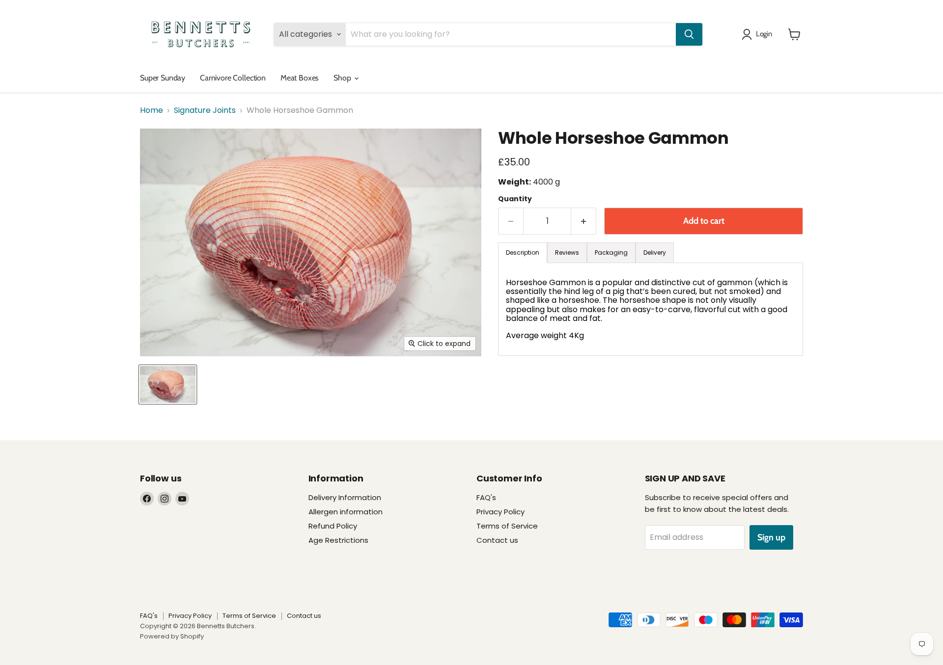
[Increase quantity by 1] (583, 221)
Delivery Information (344, 497)
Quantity (515, 199)
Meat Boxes (299, 77)
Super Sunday (162, 77)
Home (151, 110)
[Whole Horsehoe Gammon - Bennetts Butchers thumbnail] (167, 384)
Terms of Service (507, 526)
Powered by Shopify (172, 636)
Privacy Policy (500, 511)
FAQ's (486, 497)
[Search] (689, 34)
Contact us (497, 540)
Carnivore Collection (233, 77)
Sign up (771, 537)
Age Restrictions (338, 540)
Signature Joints (205, 110)
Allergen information (345, 511)
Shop (343, 77)
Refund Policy (332, 526)
